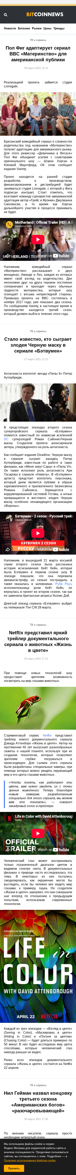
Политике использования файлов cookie (30, 1160)
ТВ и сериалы (38, 40)
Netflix (47, 735)
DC (6, 439)
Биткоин (24, 28)
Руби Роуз (63, 584)
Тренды (59, 28)
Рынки (37, 28)
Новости (10, 28)
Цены (47, 28)
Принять (14, 1168)
